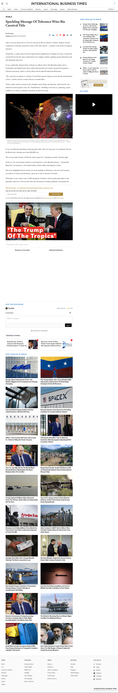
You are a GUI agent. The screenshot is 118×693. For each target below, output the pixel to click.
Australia (73, 664)
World (9, 9)
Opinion (62, 9)
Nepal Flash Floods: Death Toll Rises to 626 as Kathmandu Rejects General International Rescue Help (56, 470)
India (72, 667)
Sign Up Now (98, 85)
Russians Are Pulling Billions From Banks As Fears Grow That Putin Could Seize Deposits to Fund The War (21, 530)
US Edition (111, 9)
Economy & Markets (27, 9)
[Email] (67, 35)
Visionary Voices (28, 664)
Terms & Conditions (52, 670)
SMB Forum (27, 670)
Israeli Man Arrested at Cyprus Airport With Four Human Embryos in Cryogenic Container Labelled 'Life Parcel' (22, 648)
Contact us (50, 667)
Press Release (28, 675)
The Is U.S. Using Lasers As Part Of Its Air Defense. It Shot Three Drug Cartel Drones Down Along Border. (55, 500)
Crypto (46, 9)
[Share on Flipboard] (60, 35)
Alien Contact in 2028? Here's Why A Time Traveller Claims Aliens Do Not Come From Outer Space (55, 530)
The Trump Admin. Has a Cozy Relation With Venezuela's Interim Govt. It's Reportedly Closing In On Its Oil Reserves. (56, 382)
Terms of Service (48, 198)
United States (74, 675)
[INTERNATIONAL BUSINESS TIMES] (59, 3)
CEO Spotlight (28, 678)
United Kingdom (75, 672)
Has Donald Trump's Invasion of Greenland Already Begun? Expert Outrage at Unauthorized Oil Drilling (21, 588)
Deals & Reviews (72, 9)
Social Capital (28, 667)
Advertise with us (52, 678)
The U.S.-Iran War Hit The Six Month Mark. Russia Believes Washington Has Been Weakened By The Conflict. (20, 470)
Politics (16, 9)
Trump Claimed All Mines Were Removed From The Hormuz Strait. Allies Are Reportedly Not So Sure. (22, 500)
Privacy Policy (60, 198)
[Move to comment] (71, 35)
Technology (53, 9)
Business (38, 9)
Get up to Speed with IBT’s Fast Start (97, 80)
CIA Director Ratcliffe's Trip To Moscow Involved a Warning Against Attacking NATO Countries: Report (56, 440)
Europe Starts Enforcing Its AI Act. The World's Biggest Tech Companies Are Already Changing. (21, 382)
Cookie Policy (51, 675)
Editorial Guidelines (56, 250)
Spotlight (26, 672)
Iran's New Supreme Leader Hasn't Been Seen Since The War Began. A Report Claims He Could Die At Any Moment (57, 648)
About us (49, 664)
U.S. (4, 9)
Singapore (73, 670)
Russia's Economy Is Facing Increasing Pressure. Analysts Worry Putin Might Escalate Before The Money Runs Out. (19, 618)
